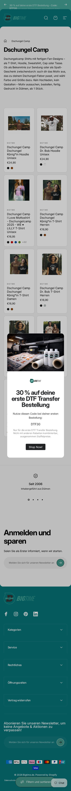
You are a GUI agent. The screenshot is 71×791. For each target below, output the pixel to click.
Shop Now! (35, 446)
